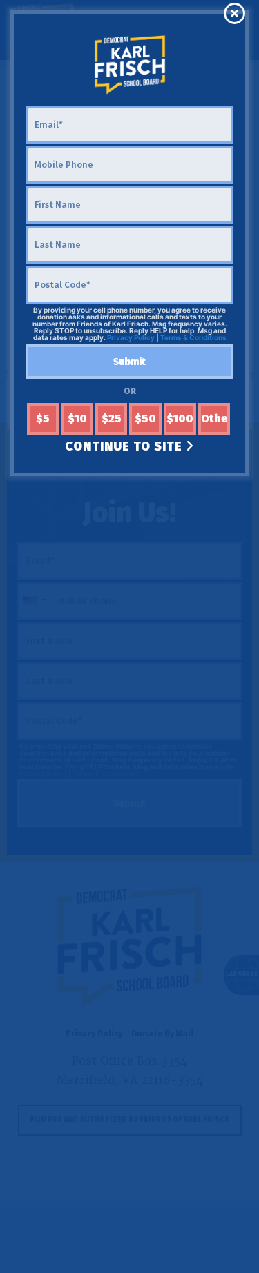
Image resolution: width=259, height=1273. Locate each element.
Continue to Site (125, 446)
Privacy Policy (131, 337)
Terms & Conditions (193, 337)
